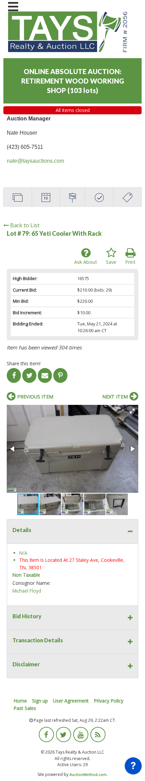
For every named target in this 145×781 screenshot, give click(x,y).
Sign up (40, 700)
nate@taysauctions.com (35, 161)
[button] (132, 411)
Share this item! (23, 363)
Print (130, 262)
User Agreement (71, 700)
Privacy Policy (108, 700)
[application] (133, 767)
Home (20, 700)
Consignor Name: (31, 583)
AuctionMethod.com (88, 774)
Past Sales (24, 708)
